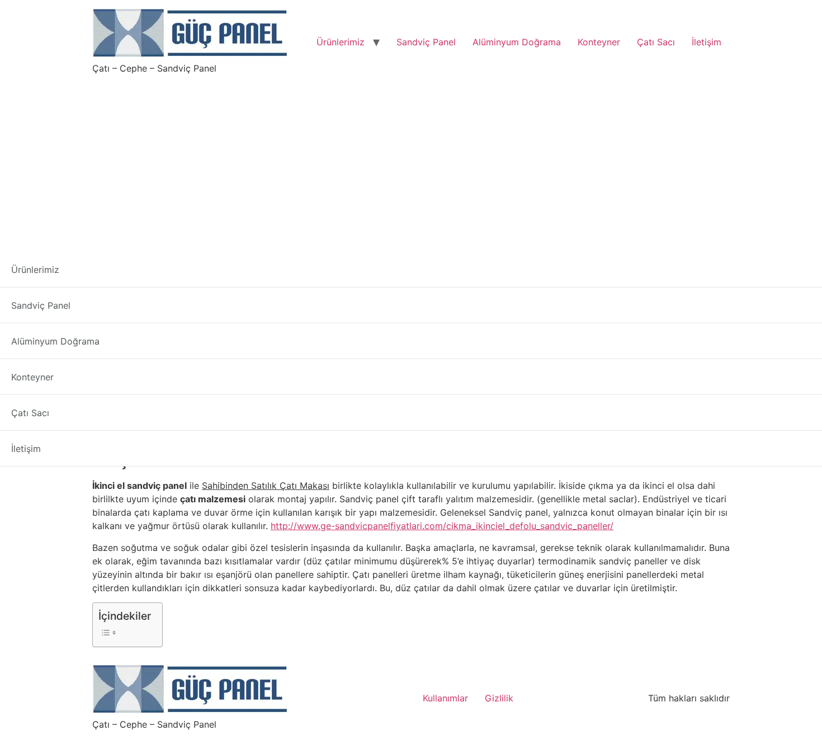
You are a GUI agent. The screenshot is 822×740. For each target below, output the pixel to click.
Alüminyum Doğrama (517, 42)
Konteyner (599, 42)
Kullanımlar (445, 698)
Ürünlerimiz (340, 42)
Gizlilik (499, 698)
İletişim (706, 42)
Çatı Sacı (656, 42)
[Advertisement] (411, 159)
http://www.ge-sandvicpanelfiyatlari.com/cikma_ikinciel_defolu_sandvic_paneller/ (442, 525)
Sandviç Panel (426, 42)
